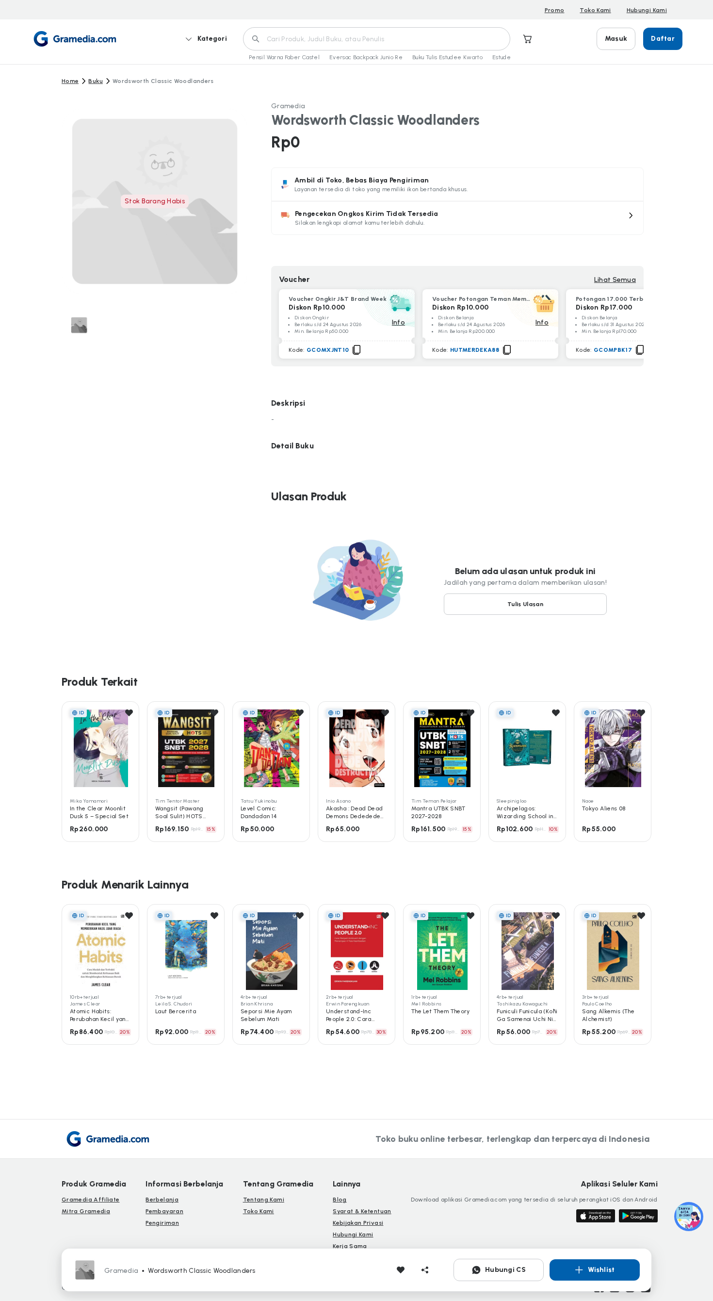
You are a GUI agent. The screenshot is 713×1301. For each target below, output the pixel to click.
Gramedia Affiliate (90, 1199)
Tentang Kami (263, 1199)
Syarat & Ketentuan (362, 1211)
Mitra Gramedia (86, 1211)
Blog (339, 1199)
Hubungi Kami (647, 10)
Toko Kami (595, 10)
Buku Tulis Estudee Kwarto (447, 57)
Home (70, 81)
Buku (95, 81)
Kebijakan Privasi (358, 1222)
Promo (555, 10)
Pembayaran (164, 1211)
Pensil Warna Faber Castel (284, 57)
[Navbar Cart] (527, 39)
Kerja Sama (350, 1246)
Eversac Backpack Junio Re (366, 57)
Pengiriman (162, 1222)
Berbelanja (162, 1199)
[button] (457, 217)
